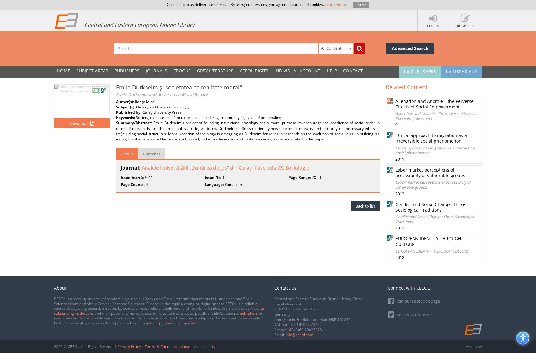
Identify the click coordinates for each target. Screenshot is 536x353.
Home (63, 71)
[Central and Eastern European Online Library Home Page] (125, 20)
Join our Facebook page (418, 301)
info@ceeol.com (299, 334)
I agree (361, 4)
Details (127, 154)
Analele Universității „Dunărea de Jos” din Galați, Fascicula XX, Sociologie (225, 167)
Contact (353, 71)
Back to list (365, 206)
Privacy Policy (129, 346)
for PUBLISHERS (420, 72)
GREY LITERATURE (215, 71)
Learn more (335, 4)
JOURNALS (156, 71)
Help (332, 71)
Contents (151, 154)
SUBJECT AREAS (92, 71)
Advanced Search (410, 48)
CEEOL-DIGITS (254, 71)
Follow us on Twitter (415, 315)
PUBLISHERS (127, 71)
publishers (249, 313)
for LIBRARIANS (461, 72)
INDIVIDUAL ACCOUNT (297, 71)
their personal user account (174, 323)
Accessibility (204, 346)
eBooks (182, 71)
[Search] (359, 48)
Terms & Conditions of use (167, 346)
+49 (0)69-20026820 (304, 329)
